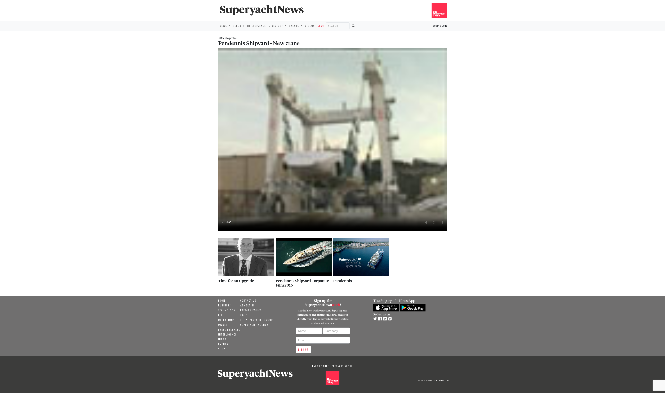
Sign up (303, 349)
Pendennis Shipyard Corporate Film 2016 (302, 283)
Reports (239, 25)
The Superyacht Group (256, 319)
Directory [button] (276, 25)
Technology (227, 310)
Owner (223, 324)
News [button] (224, 25)
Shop (321, 25)
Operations (226, 319)
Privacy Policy (251, 310)
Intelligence (256, 25)
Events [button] (294, 25)
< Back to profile (227, 38)
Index (222, 339)
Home (222, 300)
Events (223, 344)
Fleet (222, 315)
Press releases (229, 329)
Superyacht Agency (254, 324)
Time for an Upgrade (236, 280)
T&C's (244, 315)
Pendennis (342, 280)
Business (224, 305)
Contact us (248, 300)
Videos (310, 25)
